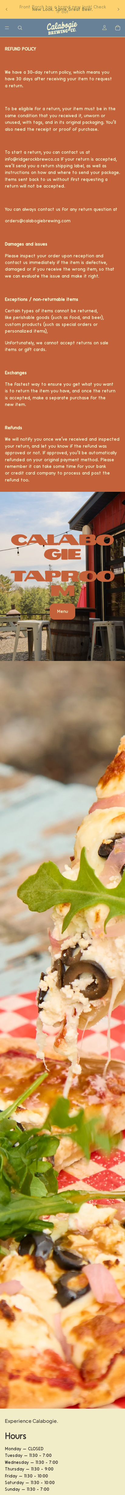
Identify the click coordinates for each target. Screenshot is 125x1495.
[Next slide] (118, 9)
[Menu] (7, 28)
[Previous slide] (6, 9)
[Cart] (117, 27)
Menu (62, 611)
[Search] (20, 27)
